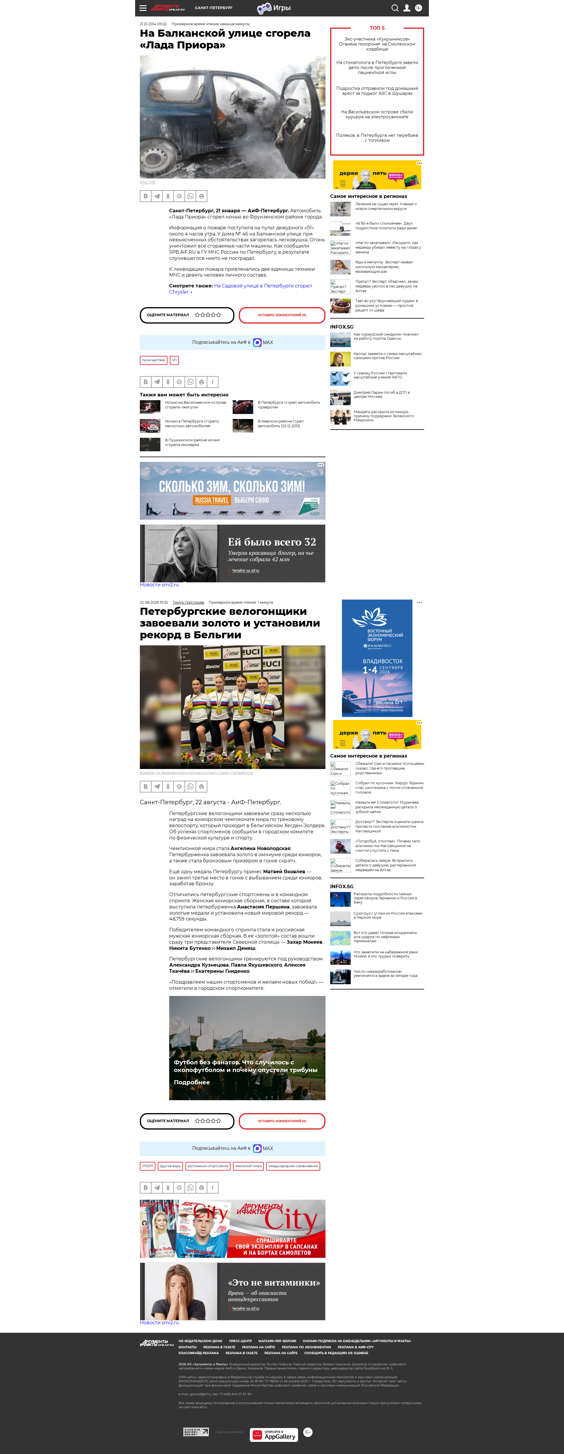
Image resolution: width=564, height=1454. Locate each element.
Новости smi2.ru (159, 585)
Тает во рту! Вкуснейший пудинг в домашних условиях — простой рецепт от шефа (386, 305)
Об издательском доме (200, 1341)
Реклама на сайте (258, 1347)
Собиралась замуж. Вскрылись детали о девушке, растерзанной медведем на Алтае (385, 865)
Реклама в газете (219, 1347)
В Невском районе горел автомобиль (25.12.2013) (281, 423)
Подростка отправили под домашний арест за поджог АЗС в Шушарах (377, 91)
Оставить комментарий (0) (282, 315)
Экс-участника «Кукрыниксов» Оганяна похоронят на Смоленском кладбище (377, 44)
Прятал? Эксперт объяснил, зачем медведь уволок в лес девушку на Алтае (386, 286)
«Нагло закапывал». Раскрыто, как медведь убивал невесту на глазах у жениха (388, 247)
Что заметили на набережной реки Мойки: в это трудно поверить (386, 954)
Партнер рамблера (229, 1432)
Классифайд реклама (199, 1353)
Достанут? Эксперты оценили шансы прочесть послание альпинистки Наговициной (389, 826)
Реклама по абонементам (306, 1347)
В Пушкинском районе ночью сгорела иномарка (192, 442)
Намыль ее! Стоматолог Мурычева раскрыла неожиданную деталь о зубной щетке (387, 807)
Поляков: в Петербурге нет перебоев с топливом (377, 138)
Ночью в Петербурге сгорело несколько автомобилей (192, 423)
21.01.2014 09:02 (153, 24)
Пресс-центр (240, 1341)
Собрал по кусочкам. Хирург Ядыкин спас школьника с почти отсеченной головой (389, 788)
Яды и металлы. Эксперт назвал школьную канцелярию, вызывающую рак (384, 267)
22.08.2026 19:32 (154, 602)
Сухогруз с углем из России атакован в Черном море (388, 915)
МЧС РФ (147, 182)
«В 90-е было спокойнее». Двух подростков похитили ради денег (386, 225)
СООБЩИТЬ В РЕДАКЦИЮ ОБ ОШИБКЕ (336, 1353)
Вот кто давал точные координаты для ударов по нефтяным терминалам (385, 937)
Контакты (188, 1347)
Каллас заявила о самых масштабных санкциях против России (388, 356)
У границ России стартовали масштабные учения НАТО (380, 375)
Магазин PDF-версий (277, 1341)
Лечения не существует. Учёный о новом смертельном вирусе (386, 206)
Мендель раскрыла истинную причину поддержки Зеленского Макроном (384, 416)
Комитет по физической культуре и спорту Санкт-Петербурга (196, 772)
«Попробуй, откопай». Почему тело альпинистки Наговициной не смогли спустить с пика (387, 846)
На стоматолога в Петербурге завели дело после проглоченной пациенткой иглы (377, 67)
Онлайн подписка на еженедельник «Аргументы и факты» (357, 1341)
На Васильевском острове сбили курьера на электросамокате (377, 115)
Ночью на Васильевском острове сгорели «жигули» (195, 404)
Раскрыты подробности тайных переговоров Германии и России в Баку (385, 898)
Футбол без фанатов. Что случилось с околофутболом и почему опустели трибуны (246, 1066)
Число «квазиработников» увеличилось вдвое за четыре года (385, 974)
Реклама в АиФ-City (356, 1347)
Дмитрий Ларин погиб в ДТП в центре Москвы (382, 395)
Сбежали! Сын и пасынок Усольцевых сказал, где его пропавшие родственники (389, 768)
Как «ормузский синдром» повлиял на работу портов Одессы (386, 336)
